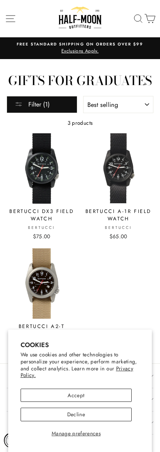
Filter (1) (38, 104)
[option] (80, 48)
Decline (76, 414)
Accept (76, 395)
